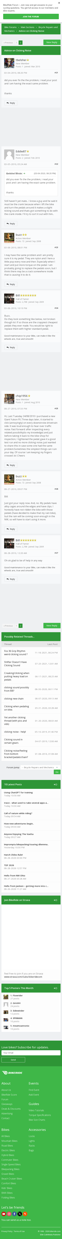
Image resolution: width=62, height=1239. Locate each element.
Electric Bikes (8, 1150)
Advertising (7, 1113)
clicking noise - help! (15, 731)
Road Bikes (7, 1145)
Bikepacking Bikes (10, 1169)
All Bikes (5, 1136)
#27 (56, 553)
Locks (32, 1136)
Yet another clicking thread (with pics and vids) (15, 721)
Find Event (34, 1090)
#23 (56, 247)
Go (57, 771)
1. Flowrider (16, 995)
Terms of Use (19, 1231)
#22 (56, 164)
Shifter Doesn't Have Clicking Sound (15, 663)
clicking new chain (14, 698)
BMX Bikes (7, 1192)
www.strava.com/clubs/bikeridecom (23, 976)
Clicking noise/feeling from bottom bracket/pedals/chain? (16, 754)
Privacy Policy (6, 1231)
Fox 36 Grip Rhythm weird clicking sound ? (16, 652)
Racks (32, 1145)
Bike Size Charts (37, 1119)
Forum (4, 1099)
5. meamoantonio (19, 1025)
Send (13, 1059)
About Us (6, 1090)
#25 (56, 408)
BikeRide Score (9, 1094)
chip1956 (22, 396)
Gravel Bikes (7, 1173)
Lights (32, 1140)
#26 (56, 489)
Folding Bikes (8, 1197)
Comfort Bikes (8, 1183)
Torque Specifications (40, 1115)
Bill (18, 295)
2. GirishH (15, 1003)
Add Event (34, 1094)
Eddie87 (21, 151)
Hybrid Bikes (7, 1155)
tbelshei (21, 60)
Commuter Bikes (9, 1159)
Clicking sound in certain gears (13, 741)
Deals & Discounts (11, 1108)
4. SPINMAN (16, 1018)
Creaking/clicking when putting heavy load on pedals (16, 676)
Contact (5, 1118)
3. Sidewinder (17, 1010)
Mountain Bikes (9, 1140)
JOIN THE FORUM (31, 16)
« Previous (8, 42)
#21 (56, 72)
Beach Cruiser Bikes (11, 1178)
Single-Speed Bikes (11, 1164)
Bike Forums (10, 27)
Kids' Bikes (6, 1188)
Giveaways (6, 1104)
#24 (56, 308)
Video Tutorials (36, 1110)
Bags (31, 1150)
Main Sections (27, 27)
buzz (19, 235)
